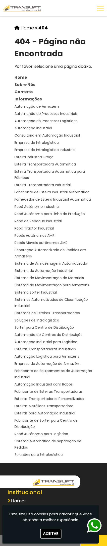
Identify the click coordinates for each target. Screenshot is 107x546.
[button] (100, 8)
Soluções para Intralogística (38, 454)
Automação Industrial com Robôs (43, 384)
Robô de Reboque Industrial (38, 221)
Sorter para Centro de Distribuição (44, 327)
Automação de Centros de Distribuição (48, 334)
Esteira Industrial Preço (34, 157)
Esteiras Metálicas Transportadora (43, 405)
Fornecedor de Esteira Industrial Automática (52, 199)
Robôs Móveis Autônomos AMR (40, 242)
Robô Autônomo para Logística (41, 433)
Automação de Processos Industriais (46, 113)
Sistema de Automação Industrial (43, 270)
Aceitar (50, 533)
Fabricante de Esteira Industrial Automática (52, 192)
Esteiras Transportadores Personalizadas (49, 398)
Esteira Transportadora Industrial (42, 184)
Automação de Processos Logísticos (45, 120)
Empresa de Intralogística (36, 142)
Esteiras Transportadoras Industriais (45, 349)
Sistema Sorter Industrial (35, 292)
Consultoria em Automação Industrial (47, 135)
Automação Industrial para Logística (45, 341)
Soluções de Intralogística (36, 320)
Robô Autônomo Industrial (36, 206)
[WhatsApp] (92, 525)
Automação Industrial (33, 128)
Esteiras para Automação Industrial (44, 413)
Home (20, 77)
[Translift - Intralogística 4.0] (54, 481)
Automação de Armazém (36, 106)
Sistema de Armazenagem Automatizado (50, 263)
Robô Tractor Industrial (34, 228)
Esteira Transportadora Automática (45, 164)
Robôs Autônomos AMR (34, 235)
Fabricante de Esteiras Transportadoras (48, 391)
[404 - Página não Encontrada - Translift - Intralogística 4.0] (22, 8)
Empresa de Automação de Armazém (47, 363)
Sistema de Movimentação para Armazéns (51, 285)
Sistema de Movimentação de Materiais (49, 277)
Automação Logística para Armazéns (46, 356)
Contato (23, 92)
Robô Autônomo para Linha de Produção (49, 213)
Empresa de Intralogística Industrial (44, 149)
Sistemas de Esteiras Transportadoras (47, 313)
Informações (28, 99)
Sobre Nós (24, 84)
